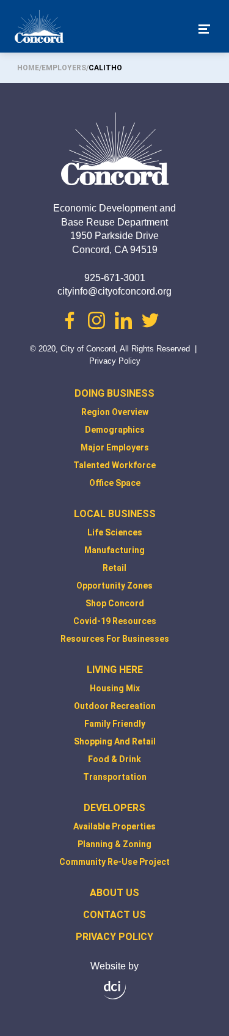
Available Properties (114, 826)
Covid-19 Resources (114, 621)
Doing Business (114, 393)
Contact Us (114, 914)
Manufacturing (114, 550)
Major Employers (115, 447)
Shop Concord (114, 603)
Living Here (115, 669)
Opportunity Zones (114, 585)
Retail (114, 568)
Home (28, 68)
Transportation (115, 777)
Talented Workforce (114, 465)
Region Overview (114, 412)
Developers (114, 808)
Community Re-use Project (114, 862)
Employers (64, 68)
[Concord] (39, 29)
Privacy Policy (114, 361)
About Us (114, 892)
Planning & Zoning (114, 844)
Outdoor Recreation (115, 706)
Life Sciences (114, 532)
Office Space (114, 483)
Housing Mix (115, 688)
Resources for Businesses (114, 639)
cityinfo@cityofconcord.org (114, 291)
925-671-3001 (114, 278)
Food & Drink (114, 759)
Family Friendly (114, 724)
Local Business (115, 514)
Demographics (115, 430)
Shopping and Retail (115, 741)
